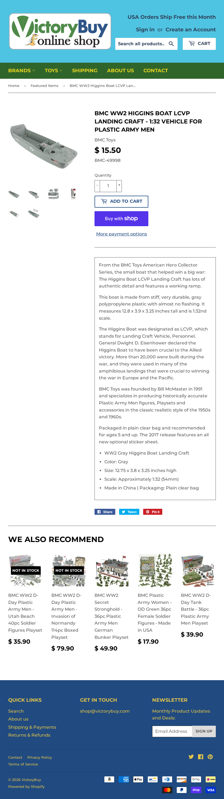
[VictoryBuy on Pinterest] (210, 757)
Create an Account (191, 29)
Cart (203, 43)
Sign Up (204, 731)
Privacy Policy (39, 757)
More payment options (121, 234)
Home (13, 85)
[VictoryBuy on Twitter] (191, 757)
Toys (52, 71)
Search (16, 711)
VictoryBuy (31, 779)
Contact (155, 71)
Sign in (145, 29)
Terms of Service (23, 764)
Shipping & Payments (32, 727)
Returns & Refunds (29, 735)
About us (120, 71)
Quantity (103, 175)
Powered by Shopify (26, 786)
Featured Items (44, 85)
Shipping (85, 71)
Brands (20, 71)
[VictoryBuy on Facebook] (201, 757)
